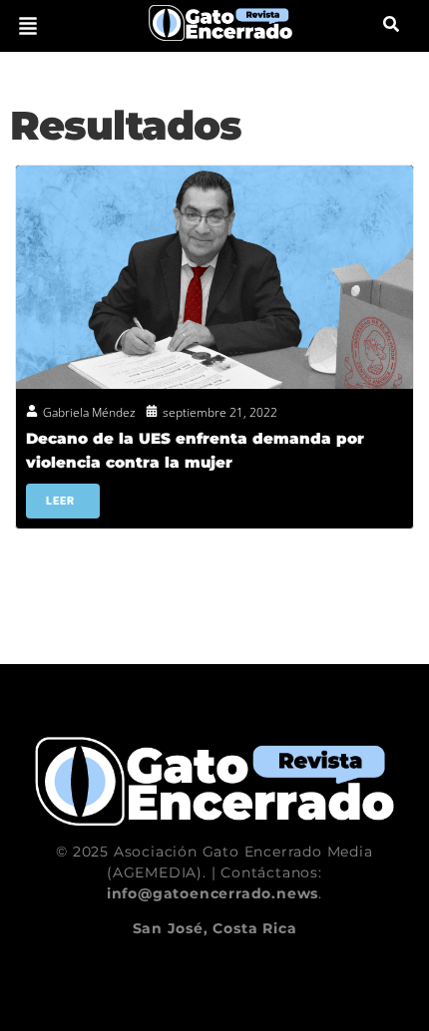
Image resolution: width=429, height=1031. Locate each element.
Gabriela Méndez (89, 412)
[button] (28, 26)
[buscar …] (391, 26)
